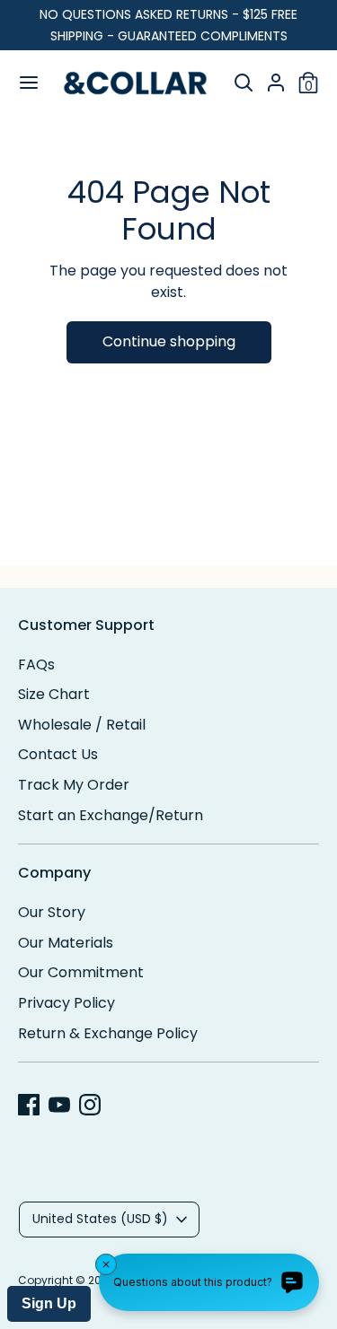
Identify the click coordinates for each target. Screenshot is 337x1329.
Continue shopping (168, 341)
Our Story (51, 912)
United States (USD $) (100, 1219)
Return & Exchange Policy (108, 1033)
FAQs (36, 664)
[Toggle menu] (22, 83)
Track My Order (73, 784)
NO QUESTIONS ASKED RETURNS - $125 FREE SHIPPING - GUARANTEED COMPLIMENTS (168, 25)
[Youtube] (59, 1104)
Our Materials (65, 942)
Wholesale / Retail (82, 724)
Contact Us (58, 754)
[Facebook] (29, 1104)
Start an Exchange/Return (110, 815)
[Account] (276, 77)
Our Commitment (81, 972)
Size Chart (54, 694)
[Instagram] (90, 1104)
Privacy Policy (66, 1002)
